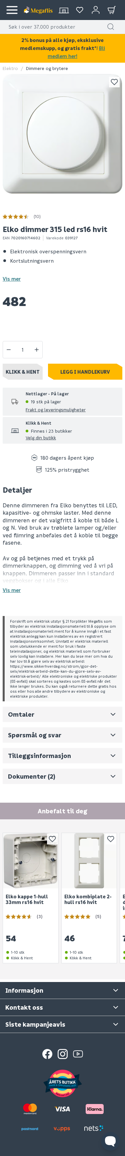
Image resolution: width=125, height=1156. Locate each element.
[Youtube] (78, 1054)
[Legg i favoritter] (114, 82)
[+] (36, 349)
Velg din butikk (41, 437)
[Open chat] (110, 1141)
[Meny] (12, 10)
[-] (8, 349)
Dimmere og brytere (47, 68)
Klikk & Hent (23, 371)
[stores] (64, 10)
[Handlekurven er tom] (112, 10)
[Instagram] (63, 1054)
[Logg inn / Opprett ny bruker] (96, 10)
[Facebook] (47, 1054)
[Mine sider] (80, 10)
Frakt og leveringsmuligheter (56, 409)
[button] (110, 26)
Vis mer (12, 278)
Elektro (10, 68)
